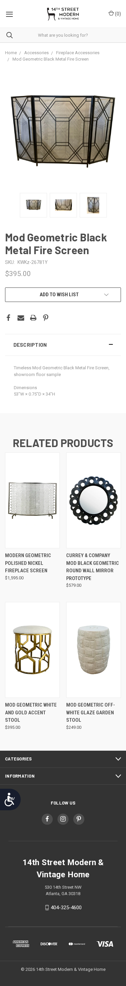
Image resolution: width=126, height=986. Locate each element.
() (117, 13)
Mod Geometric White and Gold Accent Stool (31, 712)
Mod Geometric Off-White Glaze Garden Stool (90, 712)
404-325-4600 (66, 908)
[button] (63, 345)
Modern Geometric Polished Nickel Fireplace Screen (28, 563)
